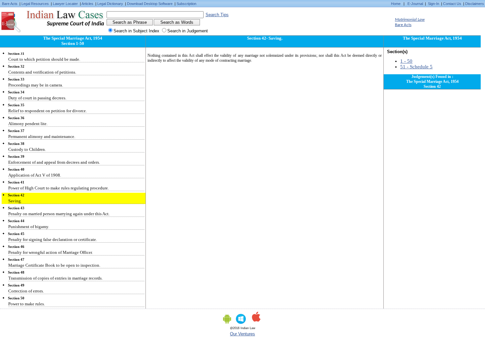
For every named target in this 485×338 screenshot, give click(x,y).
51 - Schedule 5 (416, 66)
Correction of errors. (26, 290)
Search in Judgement (187, 30)
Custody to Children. (27, 149)
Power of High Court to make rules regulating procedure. (58, 188)
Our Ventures (242, 333)
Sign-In (433, 4)
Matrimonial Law (410, 19)
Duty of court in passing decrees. (37, 97)
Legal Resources (35, 4)
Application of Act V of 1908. (34, 175)
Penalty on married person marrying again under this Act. (59, 213)
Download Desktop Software (150, 4)
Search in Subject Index (136, 30)
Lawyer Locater (65, 4)
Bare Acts (9, 4)
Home (396, 4)
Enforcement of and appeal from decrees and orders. (54, 162)
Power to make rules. (26, 303)
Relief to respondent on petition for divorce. (47, 110)
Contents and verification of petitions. (42, 72)
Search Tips (217, 14)
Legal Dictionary (110, 4)
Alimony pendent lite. (28, 123)
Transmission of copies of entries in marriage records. (55, 278)
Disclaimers (474, 4)
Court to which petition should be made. (44, 59)
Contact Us (452, 4)
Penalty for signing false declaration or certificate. (52, 239)
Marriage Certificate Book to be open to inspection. (54, 265)
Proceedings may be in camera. (35, 85)
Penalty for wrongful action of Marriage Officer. (50, 252)
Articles (87, 4)
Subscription (186, 4)
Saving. (15, 200)
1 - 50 (406, 61)
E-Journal (415, 4)
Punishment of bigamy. (28, 226)
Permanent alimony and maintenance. (41, 136)
